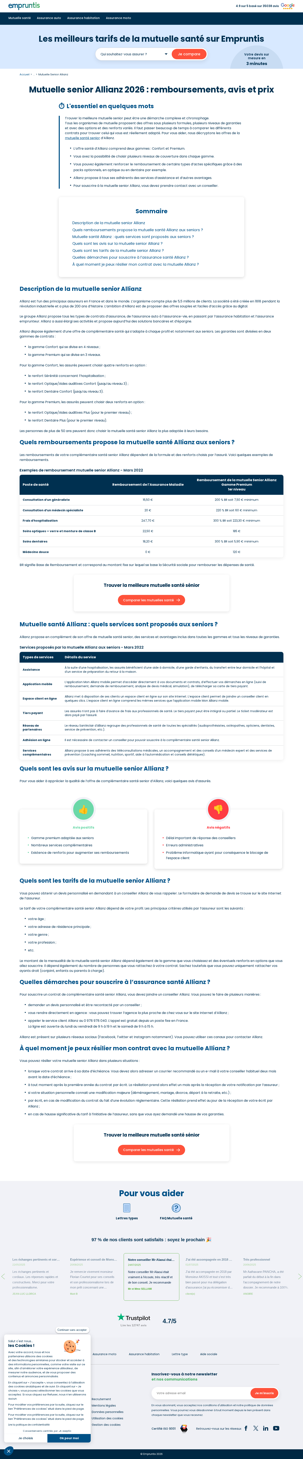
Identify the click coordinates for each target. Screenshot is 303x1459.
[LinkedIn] (265, 1429)
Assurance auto (49, 18)
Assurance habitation (83, 18)
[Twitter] (255, 1429)
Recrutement (101, 1399)
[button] (9, 1451)
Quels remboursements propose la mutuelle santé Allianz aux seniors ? (137, 229)
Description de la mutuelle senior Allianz (108, 222)
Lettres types (127, 1218)
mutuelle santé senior (82, 138)
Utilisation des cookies (107, 1418)
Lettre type (180, 1354)
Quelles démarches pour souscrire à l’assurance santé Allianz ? (130, 257)
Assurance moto (118, 18)
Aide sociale (208, 1354)
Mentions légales (104, 1405)
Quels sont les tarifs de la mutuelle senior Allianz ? (118, 250)
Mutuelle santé (19, 18)
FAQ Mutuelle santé (176, 1218)
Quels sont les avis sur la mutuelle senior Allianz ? (117, 243)
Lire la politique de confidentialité (28, 1424)
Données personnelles (107, 1412)
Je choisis (25, 1438)
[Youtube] (276, 1429)
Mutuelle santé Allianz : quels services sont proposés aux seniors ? (133, 236)
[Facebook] (245, 1429)
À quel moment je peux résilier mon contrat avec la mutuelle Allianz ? (135, 264)
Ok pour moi (69, 1438)
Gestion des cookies (106, 1425)
